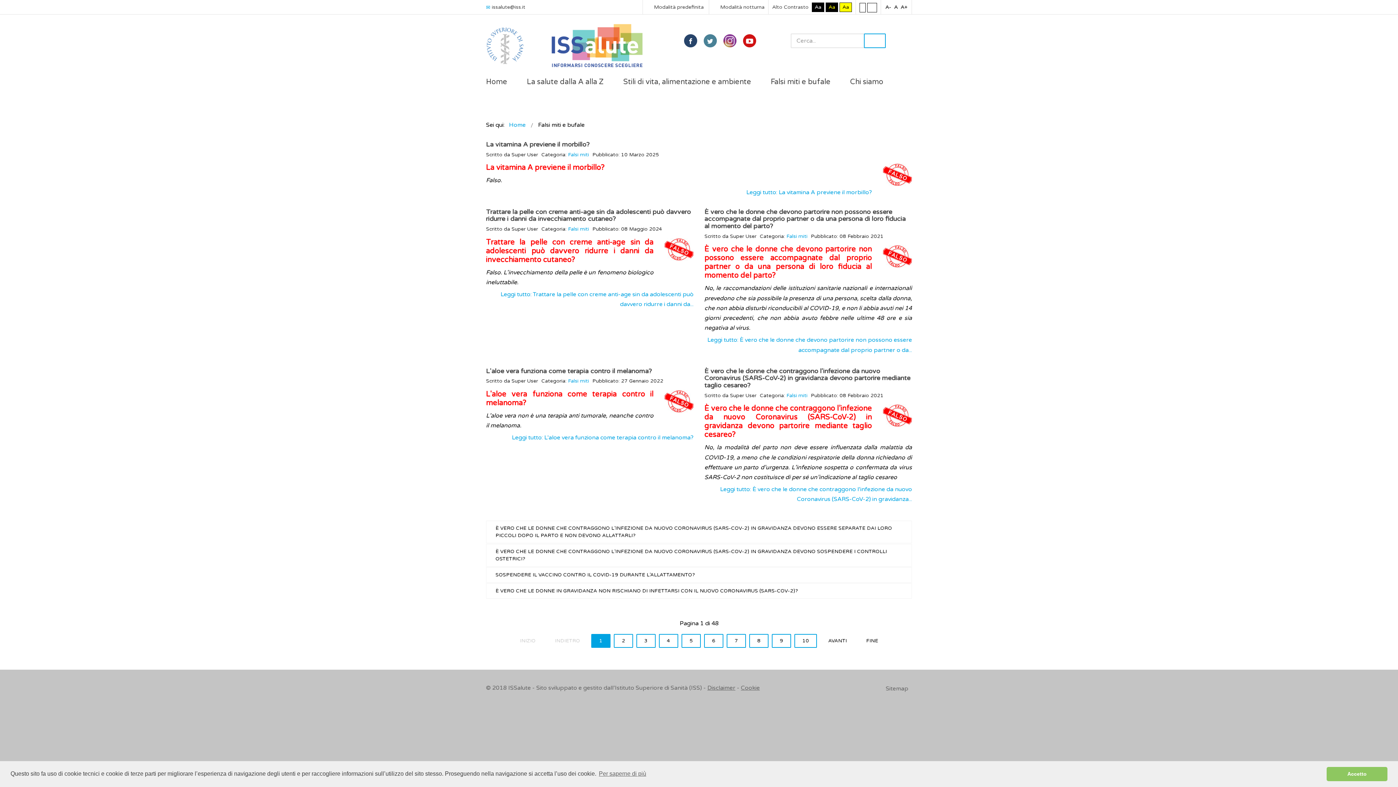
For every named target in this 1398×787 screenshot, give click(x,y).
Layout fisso (863, 7)
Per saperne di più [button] (622, 774)
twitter (710, 41)
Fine (872, 641)
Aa (818, 7)
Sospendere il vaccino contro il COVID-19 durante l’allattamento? (595, 575)
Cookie (750, 688)
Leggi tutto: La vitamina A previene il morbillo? (809, 192)
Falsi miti (578, 155)
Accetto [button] (1357, 774)
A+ (904, 7)
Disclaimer (721, 688)
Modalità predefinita (678, 7)
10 (805, 641)
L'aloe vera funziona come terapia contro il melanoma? (569, 371)
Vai (875, 41)
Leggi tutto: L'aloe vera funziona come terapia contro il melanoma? (603, 437)
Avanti (837, 641)
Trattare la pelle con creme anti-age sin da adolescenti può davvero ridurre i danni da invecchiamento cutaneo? (588, 215)
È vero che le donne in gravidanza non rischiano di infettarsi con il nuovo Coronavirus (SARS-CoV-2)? (646, 591)
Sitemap (897, 688)
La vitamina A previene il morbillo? (538, 144)
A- (888, 7)
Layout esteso (872, 7)
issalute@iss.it (508, 7)
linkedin (730, 41)
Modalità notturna (742, 7)
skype (749, 41)
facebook (690, 41)
